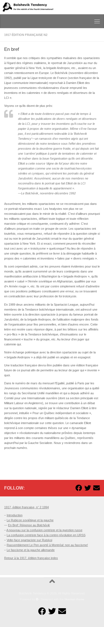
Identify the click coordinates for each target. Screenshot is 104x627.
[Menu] (97, 21)
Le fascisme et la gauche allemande (31, 550)
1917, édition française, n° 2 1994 (26, 507)
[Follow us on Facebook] (78, 488)
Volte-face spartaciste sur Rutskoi (29, 540)
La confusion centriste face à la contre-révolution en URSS (46, 535)
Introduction (14, 515)
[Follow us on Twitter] (87, 488)
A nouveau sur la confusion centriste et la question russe (44, 530)
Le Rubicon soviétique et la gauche (30, 520)
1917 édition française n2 (25, 34)
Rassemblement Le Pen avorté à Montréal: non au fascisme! (47, 545)
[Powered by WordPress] (37, 599)
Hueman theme (74, 599)
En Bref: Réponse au (29, 525)
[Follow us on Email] (96, 488)
